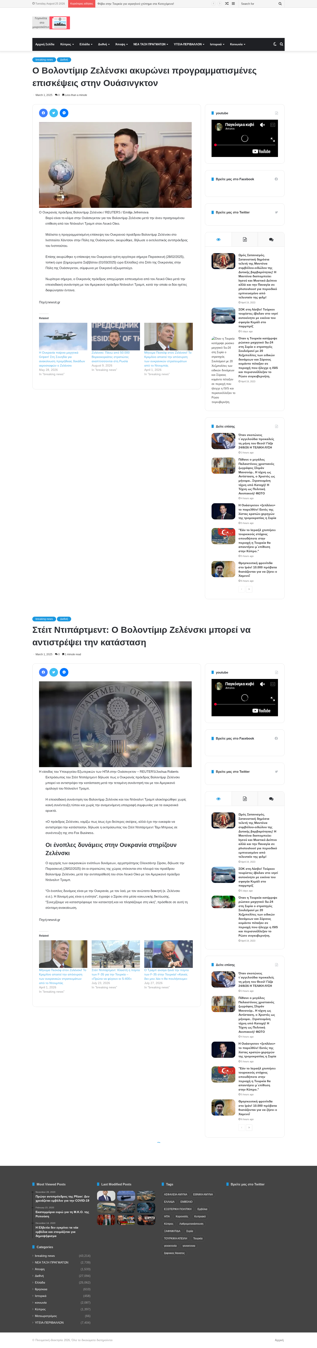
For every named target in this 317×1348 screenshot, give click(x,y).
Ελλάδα (85, 44)
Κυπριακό (200, 1216)
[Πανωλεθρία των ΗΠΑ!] (146, 1220)
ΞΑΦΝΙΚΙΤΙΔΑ (172, 1231)
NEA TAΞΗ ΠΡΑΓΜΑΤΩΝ (149, 44)
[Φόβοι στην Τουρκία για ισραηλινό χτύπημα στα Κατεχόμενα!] (126, 1220)
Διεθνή (102, 44)
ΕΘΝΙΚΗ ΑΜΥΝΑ (203, 1194)
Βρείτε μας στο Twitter (233, 212)
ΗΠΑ (167, 1216)
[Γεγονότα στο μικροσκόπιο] (51, 22)
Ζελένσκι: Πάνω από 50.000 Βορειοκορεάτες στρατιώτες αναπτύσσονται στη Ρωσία (111, 357)
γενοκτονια (189, 1245)
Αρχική (279, 1340)
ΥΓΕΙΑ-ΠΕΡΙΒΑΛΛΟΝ (188, 44)
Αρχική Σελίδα (44, 44)
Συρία (189, 1231)
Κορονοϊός (182, 1216)
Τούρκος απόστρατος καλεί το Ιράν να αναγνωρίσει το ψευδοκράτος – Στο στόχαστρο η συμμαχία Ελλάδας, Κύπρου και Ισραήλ (177, 3)
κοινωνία (41, 1302)
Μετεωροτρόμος (46, 1316)
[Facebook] (43, 113)
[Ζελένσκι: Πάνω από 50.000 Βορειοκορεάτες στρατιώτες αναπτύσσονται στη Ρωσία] (116, 336)
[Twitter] (53, 113)
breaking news (44, 59)
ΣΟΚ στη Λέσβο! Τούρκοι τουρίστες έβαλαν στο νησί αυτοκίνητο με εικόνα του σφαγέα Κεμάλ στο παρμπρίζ (258, 318)
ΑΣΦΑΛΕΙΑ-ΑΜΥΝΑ (175, 1194)
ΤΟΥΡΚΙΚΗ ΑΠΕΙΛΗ (175, 1238)
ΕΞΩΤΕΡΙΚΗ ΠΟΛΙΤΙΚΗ (177, 1209)
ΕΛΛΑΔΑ (169, 1201)
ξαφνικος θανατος (174, 1253)
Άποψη (120, 44)
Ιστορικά (216, 44)
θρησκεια (41, 1289)
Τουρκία (197, 1238)
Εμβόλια (202, 1209)
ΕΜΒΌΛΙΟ (186, 1201)
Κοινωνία (236, 44)
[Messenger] (64, 113)
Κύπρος (65, 44)
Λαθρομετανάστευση (191, 1223)
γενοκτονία (170, 1245)
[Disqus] (116, 454)
